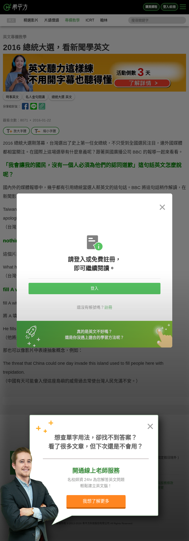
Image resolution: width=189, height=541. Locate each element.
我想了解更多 (96, 501)
